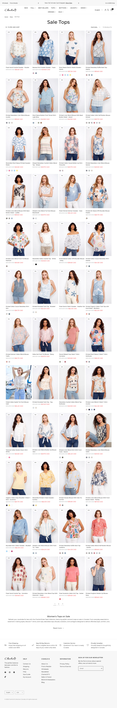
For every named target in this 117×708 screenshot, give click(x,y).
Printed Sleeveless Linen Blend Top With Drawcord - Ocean (45, 594)
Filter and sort (14, 27)
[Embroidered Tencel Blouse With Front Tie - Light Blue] (33, 553)
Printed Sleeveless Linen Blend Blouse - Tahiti (98, 450)
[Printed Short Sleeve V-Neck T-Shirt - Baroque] (89, 362)
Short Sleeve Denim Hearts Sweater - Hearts (70, 68)
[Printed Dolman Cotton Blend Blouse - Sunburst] (6, 362)
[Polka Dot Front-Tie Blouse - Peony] (45, 334)
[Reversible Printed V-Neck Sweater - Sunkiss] (45, 478)
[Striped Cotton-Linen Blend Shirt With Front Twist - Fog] (62, 457)
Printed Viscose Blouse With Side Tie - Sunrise (71, 498)
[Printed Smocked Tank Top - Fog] (36, 312)
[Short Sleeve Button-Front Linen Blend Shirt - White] (36, 123)
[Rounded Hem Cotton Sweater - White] (9, 551)
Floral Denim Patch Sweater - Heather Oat (72, 306)
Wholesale (5, 3)
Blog (43, 682)
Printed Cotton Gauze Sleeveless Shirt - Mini (18, 307)
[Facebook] (7, 672)
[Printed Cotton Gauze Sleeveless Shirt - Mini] (89, 266)
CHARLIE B (45, 659)
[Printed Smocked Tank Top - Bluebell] (45, 287)
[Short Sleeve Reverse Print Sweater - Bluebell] (67, 75)
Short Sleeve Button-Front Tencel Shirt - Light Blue (45, 116)
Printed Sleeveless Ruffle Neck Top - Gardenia (70, 546)
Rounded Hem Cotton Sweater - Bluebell (18, 545)
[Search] (108, 10)
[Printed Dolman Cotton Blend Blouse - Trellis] (19, 334)
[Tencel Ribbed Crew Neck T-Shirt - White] (62, 362)
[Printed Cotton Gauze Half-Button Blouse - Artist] (86, 123)
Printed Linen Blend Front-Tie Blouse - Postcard (17, 259)
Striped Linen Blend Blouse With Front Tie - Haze (44, 546)
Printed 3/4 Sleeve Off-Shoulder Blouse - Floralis (98, 211)
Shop (11, 16)
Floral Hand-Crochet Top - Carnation (17, 593)
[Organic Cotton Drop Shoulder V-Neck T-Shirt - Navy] (6, 505)
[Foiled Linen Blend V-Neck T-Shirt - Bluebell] (92, 409)
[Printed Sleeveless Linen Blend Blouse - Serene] (9, 123)
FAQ (24, 672)
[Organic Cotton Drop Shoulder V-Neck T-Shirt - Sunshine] (19, 478)
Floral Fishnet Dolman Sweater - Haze (70, 211)
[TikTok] (7, 677)
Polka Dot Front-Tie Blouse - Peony (43, 354)
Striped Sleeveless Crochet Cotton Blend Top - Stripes (45, 164)
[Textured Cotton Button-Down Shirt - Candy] (9, 457)
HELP (25, 659)
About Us (44, 664)
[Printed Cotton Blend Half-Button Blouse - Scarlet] (94, 123)
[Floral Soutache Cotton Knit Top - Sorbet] (72, 573)
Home (6, 16)
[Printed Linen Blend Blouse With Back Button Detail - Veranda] (12, 218)
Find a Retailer (14, 3)
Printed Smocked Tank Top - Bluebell (44, 306)
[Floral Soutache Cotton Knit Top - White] (62, 599)
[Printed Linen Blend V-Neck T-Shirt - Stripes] (94, 409)
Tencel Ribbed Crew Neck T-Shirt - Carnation (69, 355)
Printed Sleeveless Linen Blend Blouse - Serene (98, 164)
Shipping (26, 666)
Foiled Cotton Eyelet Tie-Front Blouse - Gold (17, 403)
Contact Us (27, 664)
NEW (26, 8)
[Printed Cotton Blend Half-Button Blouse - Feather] (97, 123)
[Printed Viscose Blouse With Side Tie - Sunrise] (72, 478)
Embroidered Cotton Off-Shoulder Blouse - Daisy (71, 259)
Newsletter (45, 672)
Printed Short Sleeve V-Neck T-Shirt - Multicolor (97, 355)
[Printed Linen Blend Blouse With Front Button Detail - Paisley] (98, 478)
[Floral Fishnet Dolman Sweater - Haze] (72, 191)
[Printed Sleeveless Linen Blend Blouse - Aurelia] (19, 95)
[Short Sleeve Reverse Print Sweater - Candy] (62, 75)
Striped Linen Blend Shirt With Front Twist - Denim (70, 450)
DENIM (83, 8)
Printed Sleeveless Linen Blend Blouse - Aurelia (18, 116)
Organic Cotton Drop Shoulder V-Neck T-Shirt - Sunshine (18, 498)
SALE (60, 12)
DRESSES (51, 12)
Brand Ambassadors (48, 680)
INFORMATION (65, 659)
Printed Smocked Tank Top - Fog (42, 402)
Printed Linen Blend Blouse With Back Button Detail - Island (71, 116)
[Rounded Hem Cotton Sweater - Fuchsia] (12, 551)
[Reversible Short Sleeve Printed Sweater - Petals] (65, 75)
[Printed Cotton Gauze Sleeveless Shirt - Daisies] (98, 239)
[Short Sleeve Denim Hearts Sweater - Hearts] (72, 48)
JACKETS (73, 8)
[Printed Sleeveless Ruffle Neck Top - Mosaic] (92, 75)
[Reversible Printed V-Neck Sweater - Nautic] (33, 505)
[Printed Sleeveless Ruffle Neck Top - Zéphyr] (98, 48)
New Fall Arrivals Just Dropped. (58, 3)
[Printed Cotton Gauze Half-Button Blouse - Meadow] (92, 123)
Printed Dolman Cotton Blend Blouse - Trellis (17, 355)
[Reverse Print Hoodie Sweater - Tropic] (45, 48)
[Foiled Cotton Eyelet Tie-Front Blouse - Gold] (19, 382)
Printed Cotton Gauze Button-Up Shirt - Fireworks (71, 164)
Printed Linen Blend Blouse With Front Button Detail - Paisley (98, 498)
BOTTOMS (62, 8)
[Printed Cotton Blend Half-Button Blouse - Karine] (99, 123)
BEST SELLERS (43, 8)
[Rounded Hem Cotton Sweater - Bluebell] (19, 526)
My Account (27, 677)
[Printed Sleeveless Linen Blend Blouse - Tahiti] (6, 123)
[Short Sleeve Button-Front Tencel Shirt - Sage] (38, 123)
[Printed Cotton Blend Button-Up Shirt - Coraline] (62, 170)
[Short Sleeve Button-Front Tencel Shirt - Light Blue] (45, 95)
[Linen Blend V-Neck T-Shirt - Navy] (89, 409)
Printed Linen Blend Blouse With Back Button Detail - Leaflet (18, 211)
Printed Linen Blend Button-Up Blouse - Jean (45, 450)
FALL (32, 8)
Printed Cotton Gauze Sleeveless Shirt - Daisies (98, 259)
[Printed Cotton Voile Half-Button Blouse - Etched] (98, 95)
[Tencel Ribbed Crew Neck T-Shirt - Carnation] (72, 334)
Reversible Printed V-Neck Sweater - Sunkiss (44, 498)
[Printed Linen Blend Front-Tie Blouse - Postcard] (19, 239)
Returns (25, 669)
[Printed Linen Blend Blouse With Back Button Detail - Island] (72, 95)
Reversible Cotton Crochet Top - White (44, 258)
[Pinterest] (15, 672)
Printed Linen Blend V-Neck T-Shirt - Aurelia (97, 403)
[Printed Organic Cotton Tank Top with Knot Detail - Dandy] (86, 314)
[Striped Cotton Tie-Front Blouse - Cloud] (36, 218)
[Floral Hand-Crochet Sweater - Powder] (19, 48)
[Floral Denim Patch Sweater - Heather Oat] (72, 287)
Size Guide (26, 674)
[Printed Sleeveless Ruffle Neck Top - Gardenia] (86, 75)
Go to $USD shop (110, 3)
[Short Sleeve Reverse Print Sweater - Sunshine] (70, 75)
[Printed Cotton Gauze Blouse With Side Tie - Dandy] (60, 505)
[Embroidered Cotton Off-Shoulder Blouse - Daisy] (72, 239)
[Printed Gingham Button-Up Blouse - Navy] (98, 573)
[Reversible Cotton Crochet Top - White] (45, 239)
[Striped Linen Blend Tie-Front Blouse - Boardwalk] (45, 191)
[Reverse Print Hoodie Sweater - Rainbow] (33, 73)
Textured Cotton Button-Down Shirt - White (17, 450)
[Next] (78, 3)
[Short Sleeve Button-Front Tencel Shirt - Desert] (41, 123)
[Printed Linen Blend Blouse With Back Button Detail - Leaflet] (19, 191)
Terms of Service (65, 666)
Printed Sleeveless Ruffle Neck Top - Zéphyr (97, 68)
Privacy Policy (64, 664)
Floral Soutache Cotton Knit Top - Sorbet (71, 593)
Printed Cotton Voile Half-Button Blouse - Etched (98, 116)
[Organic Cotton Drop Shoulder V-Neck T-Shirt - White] (12, 505)
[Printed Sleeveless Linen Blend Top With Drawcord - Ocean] (45, 573)
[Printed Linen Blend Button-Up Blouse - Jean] (45, 430)
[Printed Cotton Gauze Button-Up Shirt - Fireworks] (72, 143)
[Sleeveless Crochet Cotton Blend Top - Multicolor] (72, 382)
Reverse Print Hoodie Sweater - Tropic (44, 67)
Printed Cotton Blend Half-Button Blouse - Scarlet (98, 546)
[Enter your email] (101, 668)
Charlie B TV (45, 674)
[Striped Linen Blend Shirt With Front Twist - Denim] (72, 430)
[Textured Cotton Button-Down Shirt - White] (19, 430)
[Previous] (38, 3)
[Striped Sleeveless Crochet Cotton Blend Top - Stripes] (45, 143)
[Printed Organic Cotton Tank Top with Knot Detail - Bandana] (98, 287)
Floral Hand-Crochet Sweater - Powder (17, 67)
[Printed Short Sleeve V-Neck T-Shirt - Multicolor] (98, 334)
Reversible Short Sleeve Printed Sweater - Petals (18, 164)
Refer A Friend (46, 677)
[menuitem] (5, 3)
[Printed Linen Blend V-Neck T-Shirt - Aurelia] (98, 382)
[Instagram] (11, 672)
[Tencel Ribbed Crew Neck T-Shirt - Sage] (60, 362)
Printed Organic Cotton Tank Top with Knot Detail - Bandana (97, 307)
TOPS (53, 8)
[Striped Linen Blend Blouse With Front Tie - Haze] (45, 526)
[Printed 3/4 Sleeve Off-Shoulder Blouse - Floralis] (98, 191)
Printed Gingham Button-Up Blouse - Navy (97, 594)
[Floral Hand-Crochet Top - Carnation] (19, 573)
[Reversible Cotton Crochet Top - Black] (36, 264)
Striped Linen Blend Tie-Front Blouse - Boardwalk (44, 211)
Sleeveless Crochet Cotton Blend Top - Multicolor (70, 403)
